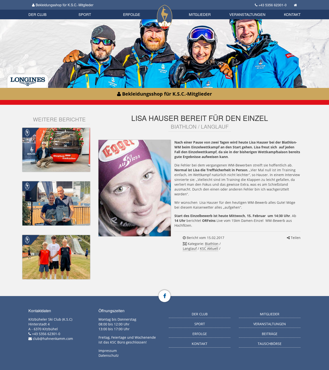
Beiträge (269, 333)
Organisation (42, 9)
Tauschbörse (270, 343)
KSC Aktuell (209, 248)
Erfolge (131, 14)
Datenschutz (109, 355)
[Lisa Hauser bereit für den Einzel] (135, 188)
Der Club (37, 14)
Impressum (108, 350)
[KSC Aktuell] (27, 132)
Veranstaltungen (247, 14)
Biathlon (45, 9)
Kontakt (292, 14)
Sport (85, 14)
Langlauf (190, 248)
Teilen (295, 237)
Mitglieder (200, 14)
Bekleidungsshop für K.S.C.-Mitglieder (64, 4)
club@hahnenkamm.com (53, 338)
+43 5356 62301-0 (272, 4)
